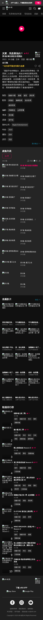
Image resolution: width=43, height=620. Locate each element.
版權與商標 (13, 609)
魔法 (34, 485)
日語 (23, 59)
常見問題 (9, 611)
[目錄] (3, 8)
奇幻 (24, 435)
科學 (29, 517)
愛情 (24, 453)
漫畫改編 (17, 422)
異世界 (31, 95)
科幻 (29, 419)
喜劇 (19, 95)
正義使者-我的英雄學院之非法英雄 (24, 560)
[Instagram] (21, 602)
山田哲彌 (21, 110)
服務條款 (30, 609)
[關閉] (3, 3)
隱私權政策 (22, 609)
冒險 (16, 439)
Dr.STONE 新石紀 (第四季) (23, 511)
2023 (4, 59)
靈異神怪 (30, 439)
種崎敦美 (19, 100)
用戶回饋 (17, 611)
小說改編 (17, 471)
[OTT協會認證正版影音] (38, 54)
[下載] (30, 8)
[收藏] (35, 66)
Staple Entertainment (20, 125)
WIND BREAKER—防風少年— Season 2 (25, 528)
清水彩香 (28, 100)
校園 (29, 534)
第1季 (7, 156)
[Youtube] (30, 602)
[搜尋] (34, 8)
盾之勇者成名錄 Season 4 (23, 462)
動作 (16, 419)
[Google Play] (29, 592)
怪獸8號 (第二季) (20, 413)
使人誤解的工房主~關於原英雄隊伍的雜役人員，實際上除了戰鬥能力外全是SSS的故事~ (25, 544)
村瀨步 (11, 100)
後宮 (25, 95)
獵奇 (34, 419)
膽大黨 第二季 (19, 430)
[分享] (39, 66)
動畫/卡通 (12, 95)
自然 (24, 517)
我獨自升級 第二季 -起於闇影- (24, 495)
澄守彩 (11, 120)
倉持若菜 (12, 105)
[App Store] (13, 592)
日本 (17, 59)
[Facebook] (12, 602)
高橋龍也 (12, 110)
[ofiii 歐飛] (10, 8)
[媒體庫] (39, 8)
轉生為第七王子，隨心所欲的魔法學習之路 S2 (24, 479)
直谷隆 (11, 115)
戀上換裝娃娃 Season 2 (22, 448)
